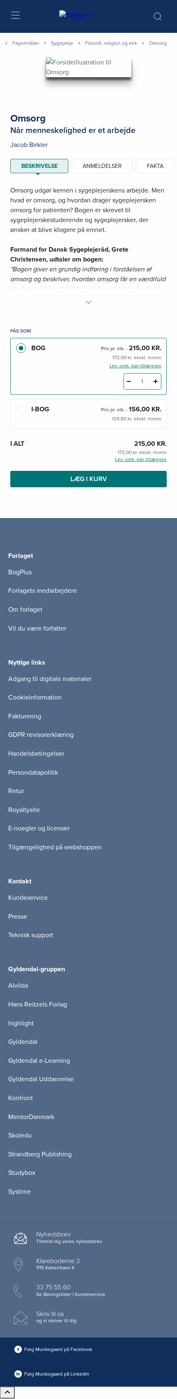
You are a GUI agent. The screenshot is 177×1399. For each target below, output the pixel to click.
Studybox (21, 1173)
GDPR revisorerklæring (41, 735)
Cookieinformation (35, 697)
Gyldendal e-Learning (39, 1061)
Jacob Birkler (29, 145)
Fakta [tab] (155, 166)
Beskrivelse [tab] (39, 166)
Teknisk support (30, 935)
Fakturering (24, 716)
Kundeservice (28, 898)
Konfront (20, 1098)
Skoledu (20, 1135)
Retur (16, 791)
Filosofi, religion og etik (111, 43)
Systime (19, 1192)
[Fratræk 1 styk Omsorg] (129, 381)
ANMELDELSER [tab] (102, 166)
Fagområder (25, 43)
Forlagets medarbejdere (42, 591)
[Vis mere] (88, 302)
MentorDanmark (31, 1117)
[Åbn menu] (15, 16)
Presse (17, 917)
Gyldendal (22, 1042)
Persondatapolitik (33, 772)
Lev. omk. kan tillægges (135, 366)
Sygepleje (62, 43)
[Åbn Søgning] (158, 16)
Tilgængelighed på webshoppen (55, 847)
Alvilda (18, 986)
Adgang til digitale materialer (49, 679)
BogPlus (20, 572)
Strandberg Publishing (40, 1154)
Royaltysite (24, 810)
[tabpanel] (88, 246)
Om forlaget (25, 609)
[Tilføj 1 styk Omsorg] (156, 381)
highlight (21, 1023)
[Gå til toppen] (7, 1393)
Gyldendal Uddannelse (41, 1079)
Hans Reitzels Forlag (37, 1004)
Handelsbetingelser (36, 754)
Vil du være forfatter (37, 628)
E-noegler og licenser (39, 828)
